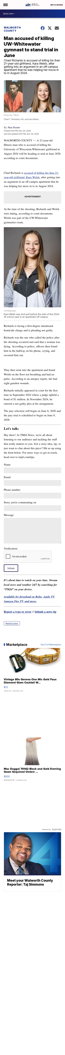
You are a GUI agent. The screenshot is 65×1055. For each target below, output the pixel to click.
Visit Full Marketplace (51, 644)
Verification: (11, 548)
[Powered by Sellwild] (56, 829)
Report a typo (12, 623)
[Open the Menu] (5, 5)
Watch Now (55, 5)
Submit (11, 568)
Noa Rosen (14, 127)
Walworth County (12, 29)
